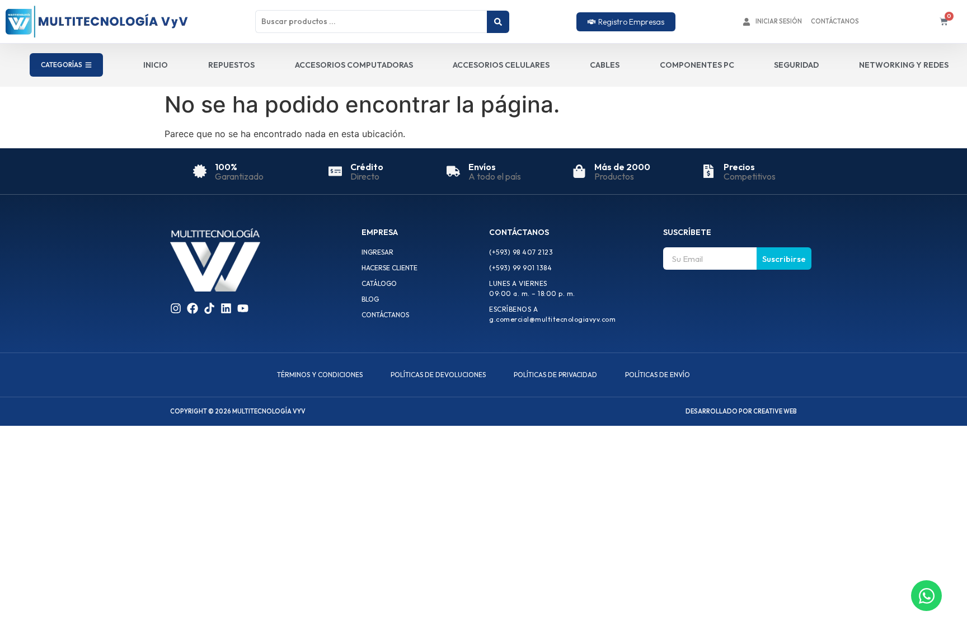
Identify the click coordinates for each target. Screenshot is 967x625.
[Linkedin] (226, 308)
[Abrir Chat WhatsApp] (926, 595)
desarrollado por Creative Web (741, 411)
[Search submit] (498, 22)
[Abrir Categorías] (88, 65)
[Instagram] (175, 308)
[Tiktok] (209, 308)
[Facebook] (192, 308)
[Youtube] (242, 308)
